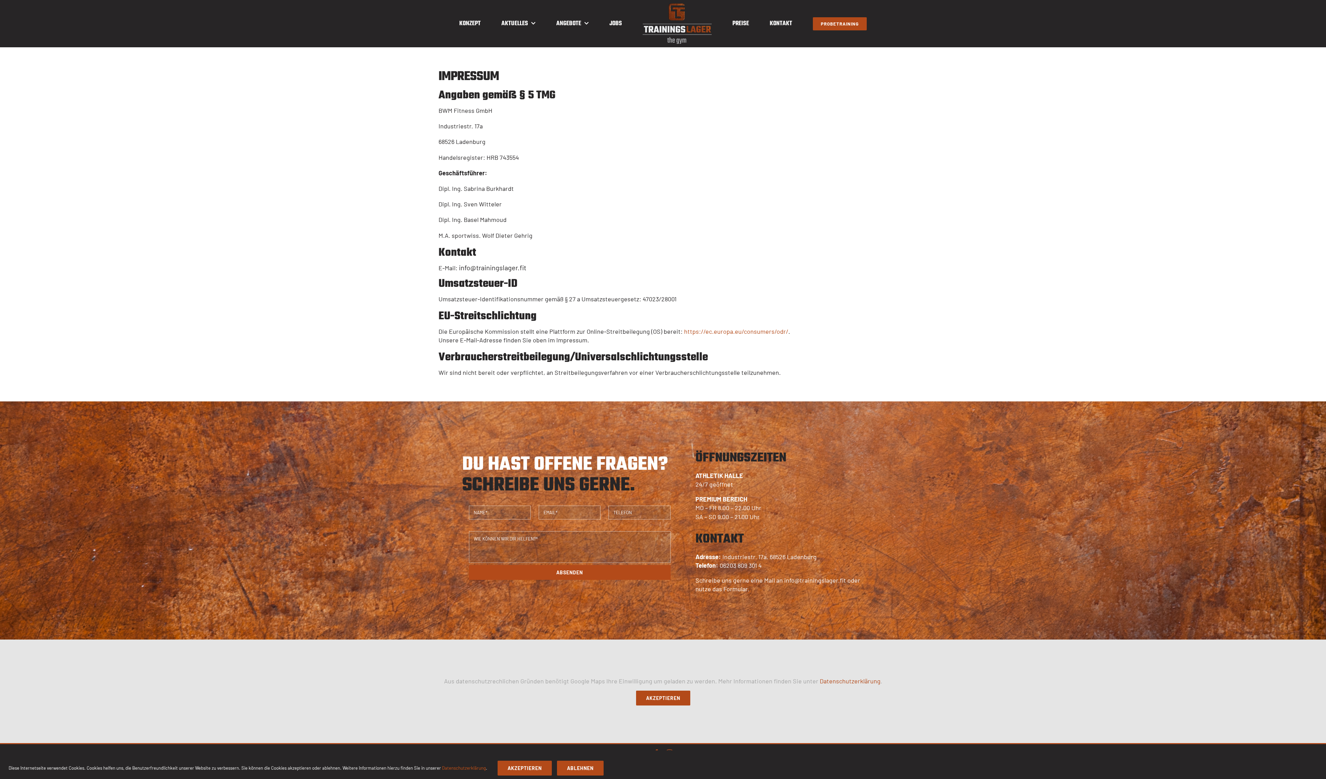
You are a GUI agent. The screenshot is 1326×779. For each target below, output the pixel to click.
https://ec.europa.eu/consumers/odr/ (736, 331)
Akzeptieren (663, 698)
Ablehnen (580, 768)
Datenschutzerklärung (850, 681)
